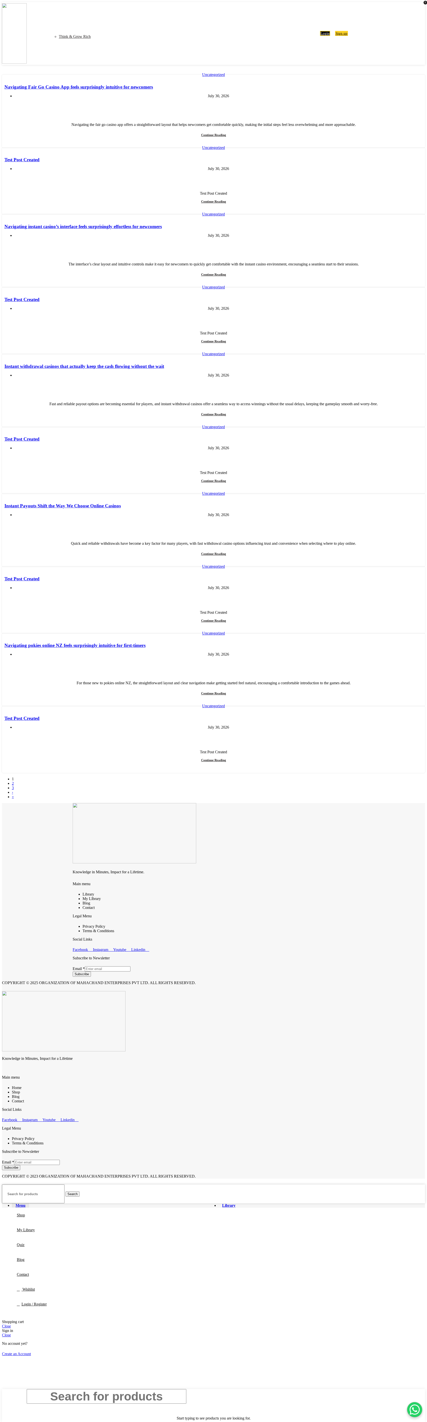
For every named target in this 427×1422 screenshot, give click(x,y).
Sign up (341, 33)
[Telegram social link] (228, 106)
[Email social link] (211, 106)
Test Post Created (22, 159)
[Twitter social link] (205, 106)
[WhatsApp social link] (222, 106)
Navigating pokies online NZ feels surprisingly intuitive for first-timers (75, 645)
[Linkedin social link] (216, 106)
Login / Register (34, 1304)
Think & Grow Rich (75, 36)
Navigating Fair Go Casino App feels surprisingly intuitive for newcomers (78, 87)
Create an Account (16, 1354)
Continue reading (213, 135)
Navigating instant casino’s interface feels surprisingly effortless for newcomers (83, 226)
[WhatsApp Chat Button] (414, 1409)
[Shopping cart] (314, 33)
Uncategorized (213, 74)
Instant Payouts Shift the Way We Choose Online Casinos (62, 505)
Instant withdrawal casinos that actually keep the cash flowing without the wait (84, 366)
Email (79, 969)
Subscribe (82, 974)
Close (6, 1326)
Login (325, 33)
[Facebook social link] (199, 106)
